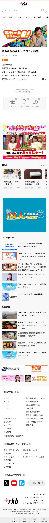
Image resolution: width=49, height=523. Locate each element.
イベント (18, 17)
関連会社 (29, 425)
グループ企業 (9, 456)
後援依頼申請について (35, 418)
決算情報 (7, 467)
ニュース (27, 17)
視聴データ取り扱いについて (35, 497)
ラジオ (10, 17)
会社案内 (7, 432)
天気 (33, 17)
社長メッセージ (10, 418)
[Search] (42, 10)
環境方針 (29, 408)
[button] (5, 520)
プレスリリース (10, 463)
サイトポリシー (39, 494)
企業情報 (7, 453)
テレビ (3, 17)
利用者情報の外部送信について (34, 503)
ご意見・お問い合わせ (35, 415)
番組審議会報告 (32, 401)
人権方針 (26, 453)
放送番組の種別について (35, 398)
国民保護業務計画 (33, 405)
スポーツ (41, 17)
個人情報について (30, 450)
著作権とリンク (39, 500)
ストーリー (8, 425)
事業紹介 (7, 421)
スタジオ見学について (35, 421)
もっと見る (42, 165)
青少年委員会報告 (33, 411)
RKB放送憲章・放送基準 (13, 436)
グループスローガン (11, 450)
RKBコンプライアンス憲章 (33, 456)
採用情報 (7, 428)
